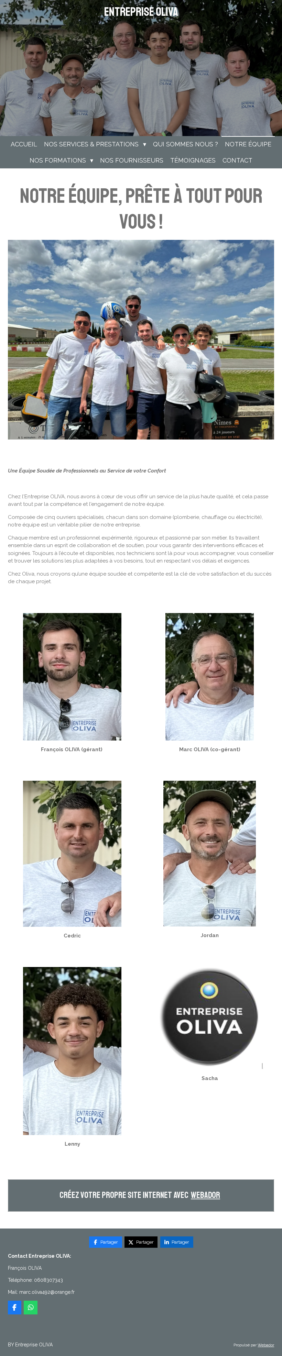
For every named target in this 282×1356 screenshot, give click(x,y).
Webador (205, 1195)
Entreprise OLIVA (141, 12)
